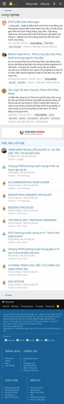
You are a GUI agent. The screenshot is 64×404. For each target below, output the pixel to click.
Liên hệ (5, 306)
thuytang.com (29, 363)
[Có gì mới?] (54, 4)
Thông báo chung (9, 359)
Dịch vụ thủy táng (37, 399)
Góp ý (7, 363)
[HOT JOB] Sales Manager (23, 22)
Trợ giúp (39, 306)
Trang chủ (50, 306)
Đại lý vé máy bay (12, 390)
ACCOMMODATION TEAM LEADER (28, 182)
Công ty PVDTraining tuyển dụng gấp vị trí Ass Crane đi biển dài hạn (33, 250)
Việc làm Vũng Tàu (12, 387)
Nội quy (14, 306)
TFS (9, 43)
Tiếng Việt (9, 301)
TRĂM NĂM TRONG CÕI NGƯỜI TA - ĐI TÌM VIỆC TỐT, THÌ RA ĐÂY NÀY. (34, 151)
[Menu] (4, 4)
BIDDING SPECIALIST (21, 207)
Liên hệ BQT (10, 365)
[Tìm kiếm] (60, 4)
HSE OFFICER (16, 281)
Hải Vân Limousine (38, 397)
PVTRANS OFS (14, 156)
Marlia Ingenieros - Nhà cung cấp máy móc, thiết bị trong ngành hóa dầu (35, 56)
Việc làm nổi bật (13, 143)
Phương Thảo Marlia (17, 78)
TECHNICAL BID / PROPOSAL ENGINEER (32, 220)
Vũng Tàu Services (30, 370)
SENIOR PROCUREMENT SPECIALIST (30, 194)
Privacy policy (27, 306)
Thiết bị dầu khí (53, 82)
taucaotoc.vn (10, 395)
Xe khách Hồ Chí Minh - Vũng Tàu (30, 366)
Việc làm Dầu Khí (49, 46)
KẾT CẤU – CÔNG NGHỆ (37, 121)
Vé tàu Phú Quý (11, 392)
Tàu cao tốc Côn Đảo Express (36, 388)
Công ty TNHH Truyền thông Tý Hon (40, 319)
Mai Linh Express (11, 397)
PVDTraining (13, 172)
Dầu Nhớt (12, 114)
